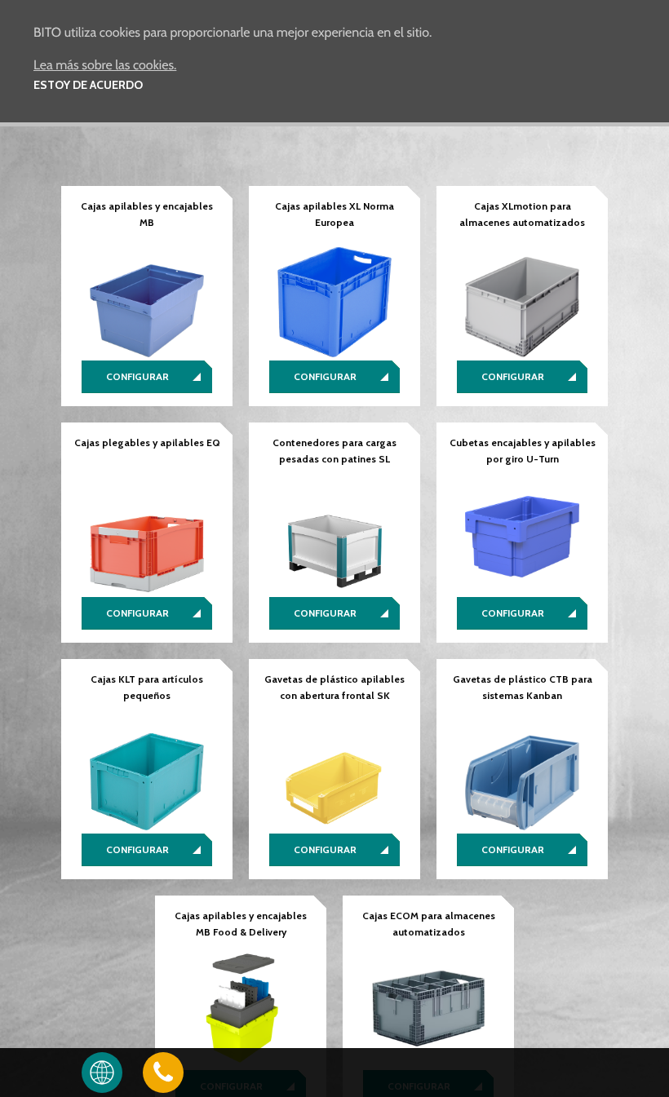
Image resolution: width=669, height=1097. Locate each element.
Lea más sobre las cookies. (104, 65)
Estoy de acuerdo (88, 84)
